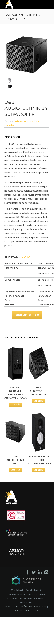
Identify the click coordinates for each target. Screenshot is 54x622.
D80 (44, 273)
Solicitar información (27, 315)
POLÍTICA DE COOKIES (26, 610)
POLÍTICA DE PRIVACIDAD (33, 606)
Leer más (15, 404)
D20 (44, 267)
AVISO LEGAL (11, 606)
